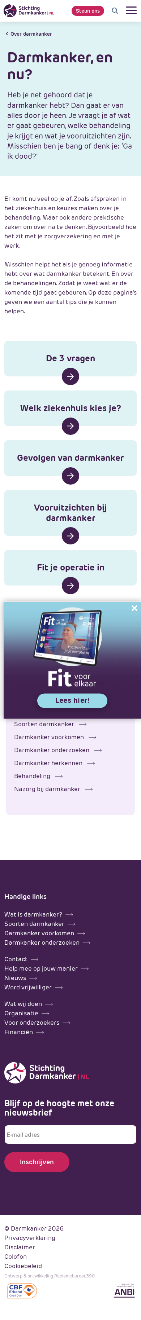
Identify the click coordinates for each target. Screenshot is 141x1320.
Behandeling (33, 776)
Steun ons (88, 11)
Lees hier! (72, 700)
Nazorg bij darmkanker (48, 789)
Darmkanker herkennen (49, 763)
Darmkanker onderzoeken (52, 750)
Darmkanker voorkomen (49, 737)
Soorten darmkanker (45, 724)
